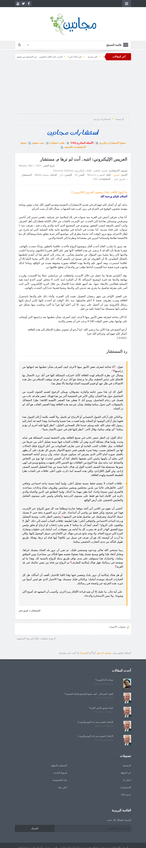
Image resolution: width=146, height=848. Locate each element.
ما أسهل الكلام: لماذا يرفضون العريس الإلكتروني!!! (99, 192)
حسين (116, 175)
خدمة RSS (126, 794)
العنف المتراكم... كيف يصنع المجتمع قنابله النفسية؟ (88, 694)
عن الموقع (126, 772)
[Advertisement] (73, 89)
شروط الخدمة (60, 772)
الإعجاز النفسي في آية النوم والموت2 (95, 722)
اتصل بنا (127, 780)
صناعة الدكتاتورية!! (104, 680)
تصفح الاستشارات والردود (112, 143)
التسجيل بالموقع (59, 765)
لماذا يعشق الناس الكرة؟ (101, 708)
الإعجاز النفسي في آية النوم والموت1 (95, 736)
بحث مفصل (38, 143)
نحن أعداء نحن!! (88, 56)
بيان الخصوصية (60, 780)
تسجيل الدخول (103, 653)
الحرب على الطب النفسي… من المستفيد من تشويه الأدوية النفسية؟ (46, 56)
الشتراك (84, 653)
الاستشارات (125, 787)
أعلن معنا (62, 787)
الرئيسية (127, 765)
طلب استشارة (56, 143)
